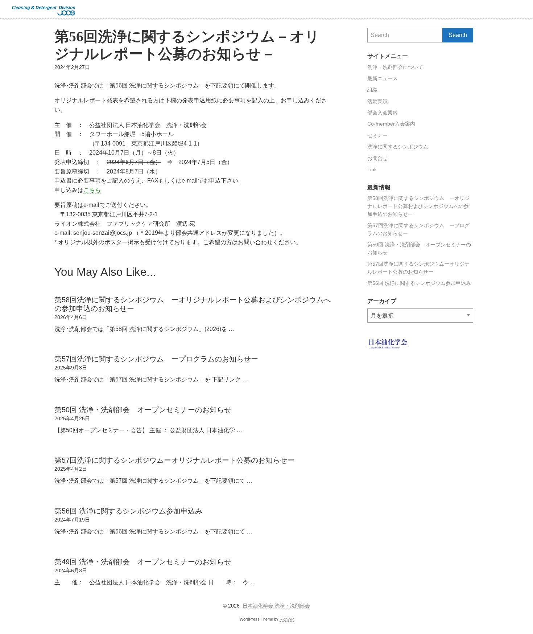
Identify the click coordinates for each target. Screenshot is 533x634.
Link (372, 169)
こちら (92, 190)
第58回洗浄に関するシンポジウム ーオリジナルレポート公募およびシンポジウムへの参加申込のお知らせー (418, 206)
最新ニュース (382, 78)
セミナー (377, 135)
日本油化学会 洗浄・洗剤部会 (276, 606)
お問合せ (377, 158)
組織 (372, 90)
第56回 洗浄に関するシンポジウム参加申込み (419, 283)
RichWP (287, 619)
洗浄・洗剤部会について (395, 67)
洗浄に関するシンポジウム (397, 147)
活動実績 (377, 101)
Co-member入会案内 (391, 124)
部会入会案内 (382, 112)
